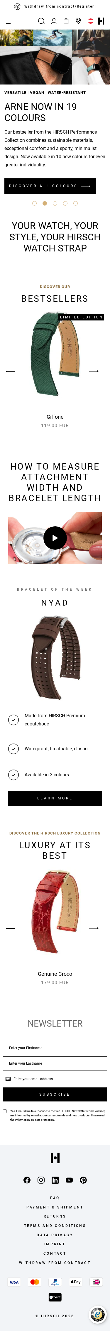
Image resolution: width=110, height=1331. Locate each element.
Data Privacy (55, 1235)
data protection (44, 1119)
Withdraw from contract (55, 1263)
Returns (55, 1216)
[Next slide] (94, 371)
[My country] (90, 21)
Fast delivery (60, 7)
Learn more (55, 798)
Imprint (55, 1244)
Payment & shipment (55, 1207)
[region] (55, 6)
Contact (55, 1253)
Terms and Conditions (55, 1226)
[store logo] (101, 21)
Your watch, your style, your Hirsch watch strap (55, 237)
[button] (34, 203)
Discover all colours (43, 186)
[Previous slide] (16, 371)
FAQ (55, 1198)
